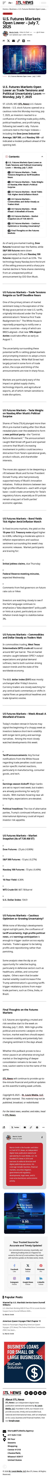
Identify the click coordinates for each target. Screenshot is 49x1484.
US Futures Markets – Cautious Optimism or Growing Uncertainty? (24, 224)
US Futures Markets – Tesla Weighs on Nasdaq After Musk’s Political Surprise (25, 184)
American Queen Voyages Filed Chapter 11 (22, 1321)
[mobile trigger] (5, 3)
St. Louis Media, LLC (32, 1094)
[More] (28, 40)
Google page (14, 1420)
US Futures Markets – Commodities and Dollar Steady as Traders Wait (23, 202)
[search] (37, 3)
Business (13, 9)
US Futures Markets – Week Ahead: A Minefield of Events (22, 210)
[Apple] (40, 1393)
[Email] (13, 40)
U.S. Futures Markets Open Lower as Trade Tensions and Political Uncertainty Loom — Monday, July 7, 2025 (24, 165)
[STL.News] (24, 3)
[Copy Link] (18, 40)
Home (5, 9)
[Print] (23, 40)
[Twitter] (28, 1268)
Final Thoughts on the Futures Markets (23, 231)
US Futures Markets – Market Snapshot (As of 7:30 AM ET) (23, 217)
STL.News (24, 103)
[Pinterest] (41, 1268)
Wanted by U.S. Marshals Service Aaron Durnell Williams (24, 1303)
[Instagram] (14, 1281)
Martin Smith (13, 32)
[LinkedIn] (41, 1281)
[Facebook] (42, 1137)
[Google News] (28, 1281)
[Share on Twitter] (8, 40)
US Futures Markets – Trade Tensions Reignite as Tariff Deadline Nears (24, 175)
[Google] (44, 1393)
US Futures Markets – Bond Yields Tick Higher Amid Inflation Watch (25, 193)
